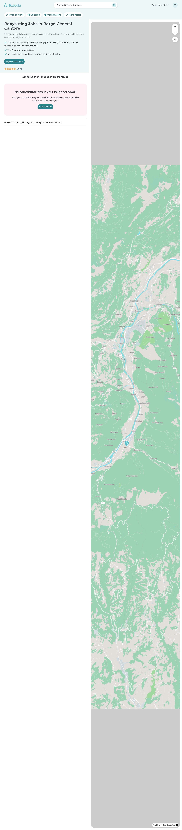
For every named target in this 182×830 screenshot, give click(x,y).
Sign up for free (14, 61)
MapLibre (156, 825)
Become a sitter (160, 5)
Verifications (54, 15)
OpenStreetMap (169, 825)
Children (35, 15)
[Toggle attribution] (177, 825)
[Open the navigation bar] (175, 5)
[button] (126, 443)
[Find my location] (175, 39)
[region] (135, 425)
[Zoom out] (175, 32)
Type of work (16, 15)
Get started (45, 106)
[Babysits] (12, 5)
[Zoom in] (175, 26)
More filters (74, 15)
